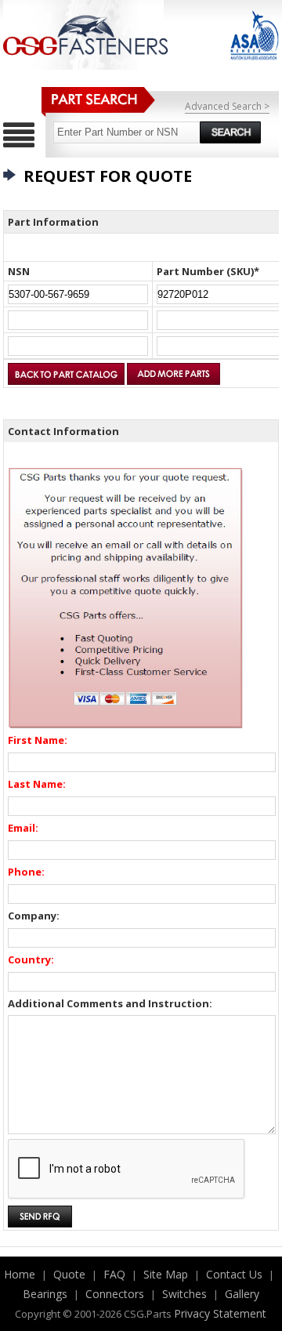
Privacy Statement (220, 1313)
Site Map (165, 1274)
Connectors (114, 1293)
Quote (69, 1274)
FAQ (114, 1274)
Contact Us (234, 1274)
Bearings (45, 1293)
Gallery (242, 1293)
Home (19, 1274)
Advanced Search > (227, 106)
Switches (184, 1293)
